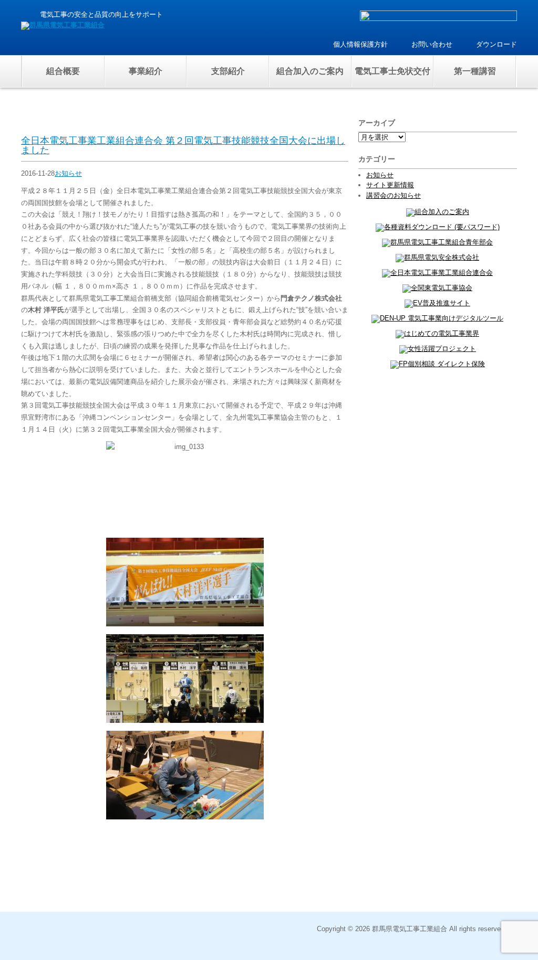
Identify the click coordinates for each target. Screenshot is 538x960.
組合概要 (63, 71)
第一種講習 (475, 71)
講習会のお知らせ (393, 195)
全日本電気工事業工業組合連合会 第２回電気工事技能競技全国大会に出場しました (183, 145)
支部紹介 (228, 71)
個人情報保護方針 (360, 44)
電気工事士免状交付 (392, 71)
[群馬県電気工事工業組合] (63, 25)
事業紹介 (145, 71)
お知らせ (68, 173)
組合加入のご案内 (310, 71)
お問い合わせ (431, 44)
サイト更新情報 (390, 185)
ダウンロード (496, 44)
